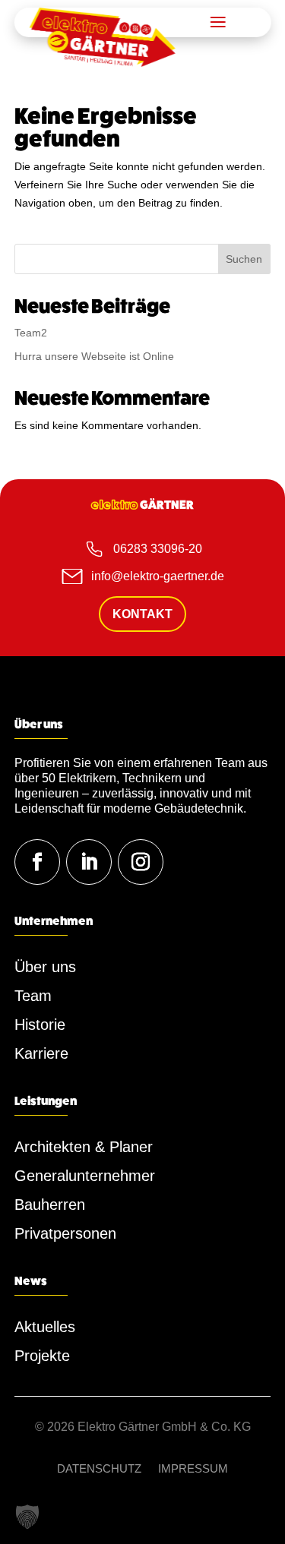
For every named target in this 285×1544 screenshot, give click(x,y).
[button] (27, 1516)
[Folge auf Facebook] (37, 862)
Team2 (30, 333)
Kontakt (142, 614)
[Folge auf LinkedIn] (89, 862)
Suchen (244, 259)
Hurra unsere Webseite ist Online (94, 356)
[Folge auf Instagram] (140, 862)
